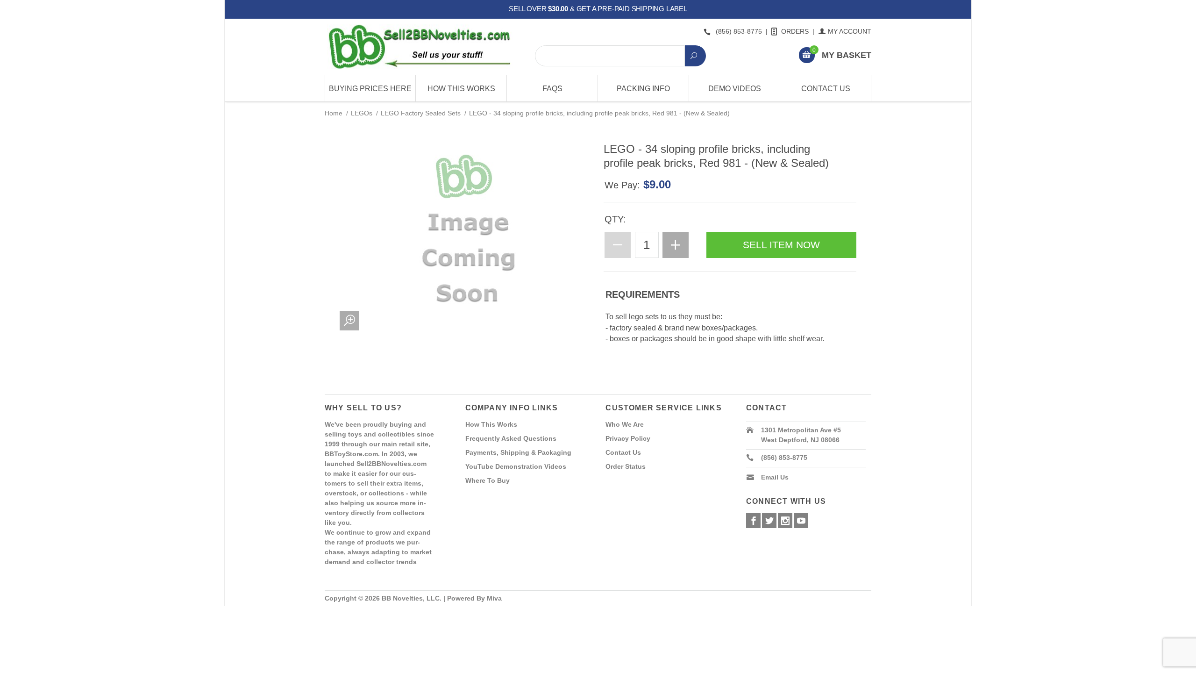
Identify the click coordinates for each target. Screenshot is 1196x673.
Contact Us (825, 89)
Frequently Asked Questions (510, 438)
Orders (795, 31)
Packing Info (643, 89)
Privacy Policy (627, 438)
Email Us (775, 477)
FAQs (552, 89)
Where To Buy (487, 480)
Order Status (625, 466)
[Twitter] (769, 520)
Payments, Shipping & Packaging (518, 452)
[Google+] (785, 520)
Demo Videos (734, 89)
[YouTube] (801, 520)
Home (333, 113)
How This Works (461, 89)
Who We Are (624, 424)
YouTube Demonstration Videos (515, 466)
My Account (849, 31)
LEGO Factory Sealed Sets (421, 113)
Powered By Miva (474, 598)
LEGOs (361, 113)
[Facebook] (753, 520)
